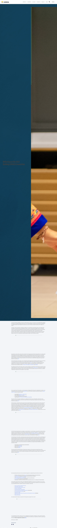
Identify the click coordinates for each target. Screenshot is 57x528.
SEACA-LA (20, 446)
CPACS (19, 447)
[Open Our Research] (40, 1)
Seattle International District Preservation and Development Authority (25, 493)
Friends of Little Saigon (18, 488)
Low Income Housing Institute (19, 491)
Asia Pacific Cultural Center (19, 486)
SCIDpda (20, 445)
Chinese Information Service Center (20, 487)
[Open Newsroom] (44, 1)
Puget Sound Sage (17, 492)
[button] (11, 524)
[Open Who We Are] (26, 1)
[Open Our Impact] (35, 1)
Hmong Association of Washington (20, 489)
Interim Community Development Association (21, 490)
